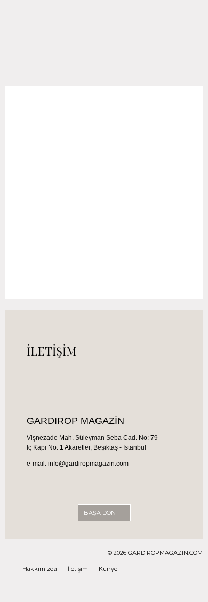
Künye (108, 569)
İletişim (78, 569)
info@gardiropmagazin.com (88, 463)
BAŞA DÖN (100, 512)
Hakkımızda (39, 569)
